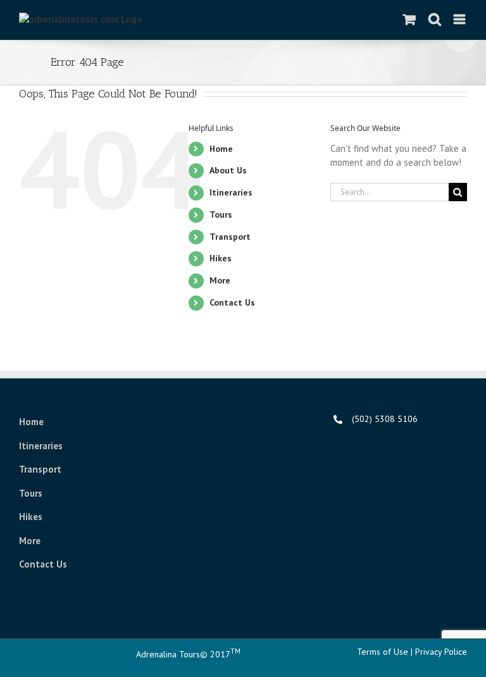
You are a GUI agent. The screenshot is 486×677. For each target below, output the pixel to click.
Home (221, 148)
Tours (30, 493)
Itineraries (41, 446)
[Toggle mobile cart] (409, 19)
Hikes (220, 258)
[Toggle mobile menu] (460, 19)
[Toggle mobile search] (434, 19)
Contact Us (232, 302)
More (219, 280)
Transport (40, 469)
